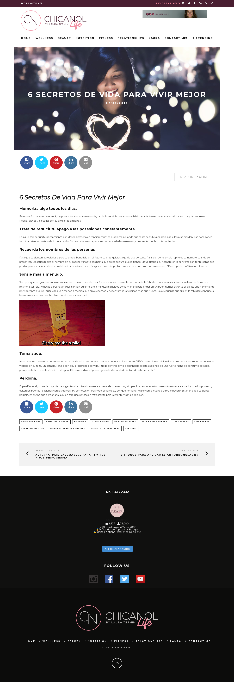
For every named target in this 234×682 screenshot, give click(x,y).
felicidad (80, 422)
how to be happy (125, 422)
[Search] (183, 3)
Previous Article (47, 451)
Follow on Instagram (119, 548)
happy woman (100, 422)
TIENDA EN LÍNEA (167, 3)
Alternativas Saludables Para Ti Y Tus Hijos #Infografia (70, 456)
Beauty (64, 38)
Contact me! (175, 38)
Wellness (44, 38)
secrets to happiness (105, 428)
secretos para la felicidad (67, 428)
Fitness (106, 38)
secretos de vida (32, 428)
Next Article (190, 451)
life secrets (181, 422)
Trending (204, 38)
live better (202, 422)
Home (26, 38)
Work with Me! (31, 3)
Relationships (131, 38)
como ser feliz (31, 422)
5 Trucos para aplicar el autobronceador (160, 455)
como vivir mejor (57, 422)
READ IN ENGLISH (194, 176)
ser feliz (131, 428)
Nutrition (85, 38)
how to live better (154, 422)
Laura (154, 38)
